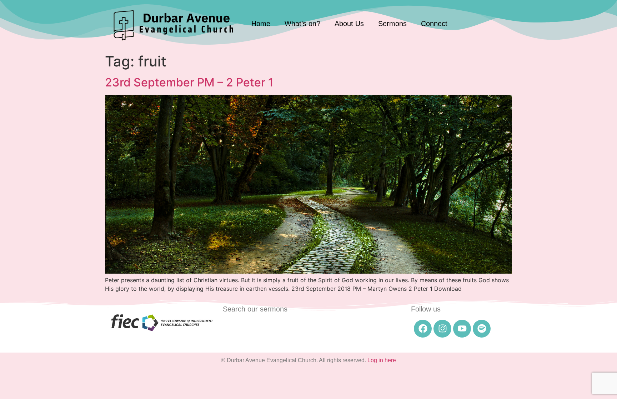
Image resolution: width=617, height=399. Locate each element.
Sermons (392, 24)
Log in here (381, 360)
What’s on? (302, 24)
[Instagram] (442, 329)
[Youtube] (462, 329)
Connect (434, 24)
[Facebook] (423, 329)
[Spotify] (482, 329)
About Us (349, 24)
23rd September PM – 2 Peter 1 (189, 82)
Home (260, 24)
